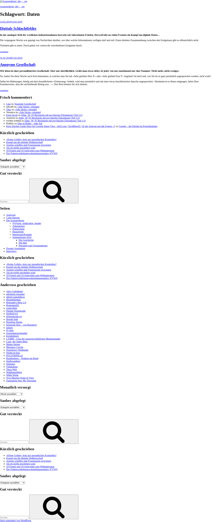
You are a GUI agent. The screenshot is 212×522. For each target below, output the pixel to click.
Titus (8, 109)
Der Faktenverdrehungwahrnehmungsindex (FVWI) (31, 153)
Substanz (10, 364)
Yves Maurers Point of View (20, 378)
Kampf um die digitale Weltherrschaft (24, 142)
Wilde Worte (12, 375)
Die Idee (23, 243)
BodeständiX (12, 305)
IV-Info (10, 330)
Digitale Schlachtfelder (18, 28)
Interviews (11, 251)
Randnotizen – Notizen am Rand (22, 358)
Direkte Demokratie (16, 311)
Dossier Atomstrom (15, 248)
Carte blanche (13, 217)
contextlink (11, 308)
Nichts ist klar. (13, 352)
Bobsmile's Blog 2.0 (16, 302)
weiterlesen (4, 52)
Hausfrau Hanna (14, 322)
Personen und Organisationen (33, 245)
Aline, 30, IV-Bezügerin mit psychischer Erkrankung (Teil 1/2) (51, 115)
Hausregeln (18, 231)
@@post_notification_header (26, 223)
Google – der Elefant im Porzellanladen (138, 126)
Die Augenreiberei (15, 220)
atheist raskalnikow (15, 297)
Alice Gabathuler (14, 291)
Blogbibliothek (13, 299)
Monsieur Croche (14, 347)
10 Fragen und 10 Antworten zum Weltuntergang (30, 150)
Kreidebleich (12, 336)
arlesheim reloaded (15, 294)
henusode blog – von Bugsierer (21, 325)
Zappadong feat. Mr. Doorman (21, 380)
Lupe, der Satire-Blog (16, 341)
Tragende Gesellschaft (25, 104)
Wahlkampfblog (14, 372)
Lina (8, 104)
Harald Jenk (12, 319)
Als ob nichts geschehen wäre (20, 148)
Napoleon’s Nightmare (17, 350)
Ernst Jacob (12, 115)
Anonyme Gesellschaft (18, 64)
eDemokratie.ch (14, 316)
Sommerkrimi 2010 (21, 237)
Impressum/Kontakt (22, 234)
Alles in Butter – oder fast (29, 123)
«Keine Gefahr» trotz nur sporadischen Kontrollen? (31, 139)
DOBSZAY (12, 313)
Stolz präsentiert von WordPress (15, 520)
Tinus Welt (11, 369)
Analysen (11, 215)
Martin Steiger (13, 344)
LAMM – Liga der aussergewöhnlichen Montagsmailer (33, 339)
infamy (9, 327)
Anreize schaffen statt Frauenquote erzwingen (28, 145)
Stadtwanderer (13, 361)
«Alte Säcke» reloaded (28, 106)
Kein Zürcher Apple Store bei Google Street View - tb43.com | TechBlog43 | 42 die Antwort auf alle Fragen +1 (60, 126)
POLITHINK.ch (14, 355)
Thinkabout (12, 366)
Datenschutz (18, 229)
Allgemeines (18, 226)
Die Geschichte (26, 240)
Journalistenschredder (16, 333)
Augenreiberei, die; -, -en (12, 6)
